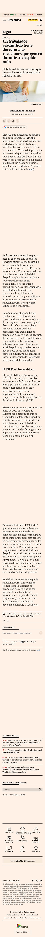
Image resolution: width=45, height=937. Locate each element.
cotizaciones (9, 851)
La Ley (35, 33)
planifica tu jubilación (9, 841)
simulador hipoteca (22, 832)
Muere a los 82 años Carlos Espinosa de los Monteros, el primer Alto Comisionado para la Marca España (22, 742)
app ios (22, 851)
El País (39, 25)
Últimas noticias (10, 736)
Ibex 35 (6, 15)
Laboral (5, 38)
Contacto (13, 912)
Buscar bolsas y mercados (14, 783)
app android (36, 851)
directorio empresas (35, 841)
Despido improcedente (21, 633)
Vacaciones (6, 633)
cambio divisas (22, 841)
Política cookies (29, 912)
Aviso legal (20, 912)
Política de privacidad (31, 915)
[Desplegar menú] (4, 20)
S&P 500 (22, 15)
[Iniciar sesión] (40, 20)
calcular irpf (9, 832)
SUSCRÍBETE (33, 20)
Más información (7, 644)
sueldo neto (36, 832)
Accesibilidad (9, 918)
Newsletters (25, 918)
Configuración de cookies (15, 915)
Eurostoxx (13, 795)
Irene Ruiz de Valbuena (22, 111)
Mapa (16, 918)
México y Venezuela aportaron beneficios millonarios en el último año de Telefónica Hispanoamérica (20, 769)
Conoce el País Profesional (22, 860)
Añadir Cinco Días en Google (16, 127)
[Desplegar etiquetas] (40, 633)
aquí (31, 169)
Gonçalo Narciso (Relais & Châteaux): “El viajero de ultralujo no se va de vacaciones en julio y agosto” (22, 759)
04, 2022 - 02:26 (25, 114)
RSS (19, 918)
